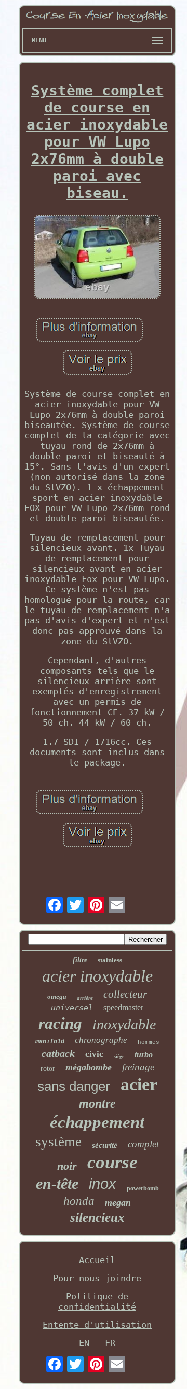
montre (97, 1103)
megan (118, 1202)
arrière (85, 998)
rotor (48, 1068)
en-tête (57, 1183)
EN (84, 1343)
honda (79, 1201)
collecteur (125, 994)
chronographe (101, 1040)
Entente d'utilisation (97, 1325)
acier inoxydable (97, 976)
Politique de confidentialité (97, 1301)
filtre (80, 960)
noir (67, 1165)
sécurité (104, 1145)
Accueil (97, 1260)
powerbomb (143, 1188)
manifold (49, 1041)
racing (60, 1023)
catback (58, 1053)
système (58, 1142)
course (112, 1162)
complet (143, 1144)
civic (94, 1054)
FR (110, 1343)
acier (139, 1084)
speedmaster (123, 1007)
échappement (97, 1122)
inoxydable (124, 1024)
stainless (110, 960)
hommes (148, 1042)
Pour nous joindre (97, 1278)
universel (72, 1007)
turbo (144, 1054)
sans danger (73, 1086)
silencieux (97, 1217)
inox (102, 1183)
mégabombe (88, 1067)
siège (119, 1056)
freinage (138, 1066)
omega (56, 996)
